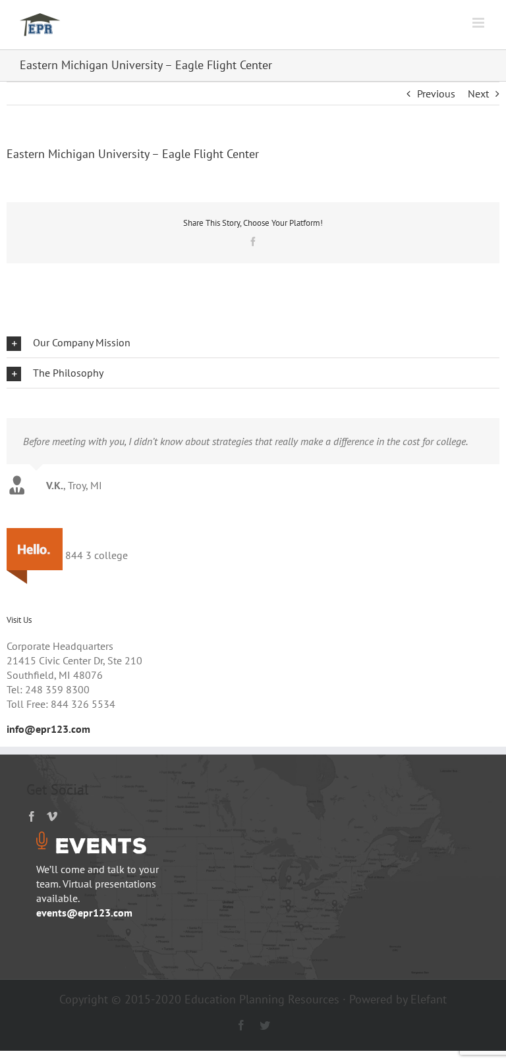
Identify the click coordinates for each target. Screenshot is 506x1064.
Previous (436, 93)
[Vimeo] (52, 816)
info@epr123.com (48, 728)
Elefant (428, 999)
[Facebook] (31, 816)
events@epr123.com (84, 912)
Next (478, 93)
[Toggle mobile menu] (479, 23)
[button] (253, 343)
